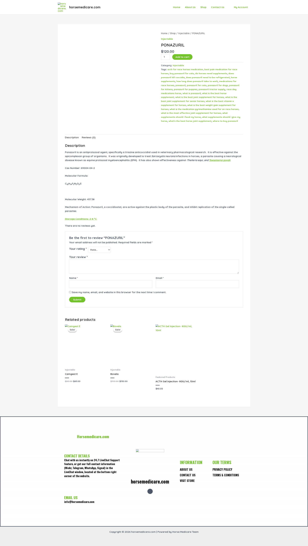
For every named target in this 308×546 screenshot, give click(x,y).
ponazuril (180, 85)
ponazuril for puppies (185, 89)
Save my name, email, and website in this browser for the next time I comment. (119, 292)
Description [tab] (72, 137)
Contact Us (217, 7)
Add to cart (182, 56)
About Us (190, 7)
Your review (78, 257)
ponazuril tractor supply (212, 89)
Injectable (184, 33)
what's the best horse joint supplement (190, 121)
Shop (203, 7)
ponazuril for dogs (218, 85)
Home (176, 7)
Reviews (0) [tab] (88, 137)
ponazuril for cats (196, 85)
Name (73, 277)
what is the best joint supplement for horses (199, 97)
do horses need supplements (211, 73)
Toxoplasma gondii (219, 160)
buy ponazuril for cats (182, 73)
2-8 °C (81, 218)
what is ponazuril (192, 93)
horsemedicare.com (84, 7)
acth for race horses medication (185, 69)
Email (160, 277)
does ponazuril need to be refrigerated (208, 77)
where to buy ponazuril (225, 121)
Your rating (78, 249)
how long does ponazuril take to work (197, 81)
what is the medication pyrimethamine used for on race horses (204, 109)
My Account (241, 7)
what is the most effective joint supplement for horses (191, 113)
